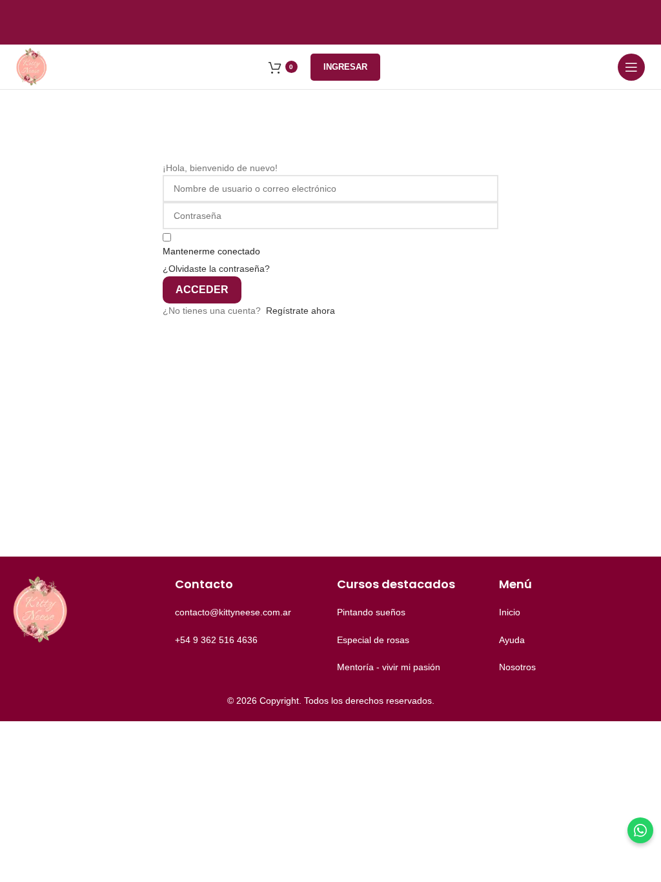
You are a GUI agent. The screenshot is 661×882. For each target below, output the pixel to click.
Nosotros (517, 667)
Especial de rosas (373, 640)
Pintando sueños (371, 612)
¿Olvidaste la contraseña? (216, 268)
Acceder (202, 289)
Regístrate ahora (300, 310)
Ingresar (345, 67)
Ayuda (512, 640)
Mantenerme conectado (211, 251)
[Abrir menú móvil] (631, 67)
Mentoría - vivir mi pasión (388, 667)
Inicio (509, 612)
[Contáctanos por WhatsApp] (640, 830)
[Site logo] (32, 66)
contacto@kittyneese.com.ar (233, 612)
